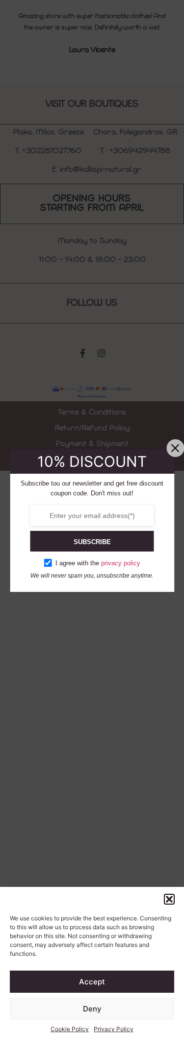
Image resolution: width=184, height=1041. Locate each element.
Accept (92, 981)
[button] (169, 899)
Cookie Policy (70, 1029)
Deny (92, 1008)
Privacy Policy (113, 1029)
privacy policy (120, 563)
